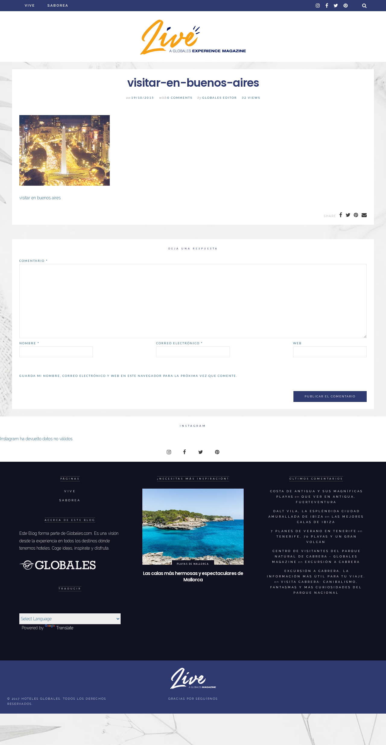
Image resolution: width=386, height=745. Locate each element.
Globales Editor (219, 97)
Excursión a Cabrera (332, 562)
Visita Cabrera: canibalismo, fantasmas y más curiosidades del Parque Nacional (316, 587)
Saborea (57, 5)
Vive (30, 5)
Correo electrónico (179, 343)
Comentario (33, 260)
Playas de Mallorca (193, 564)
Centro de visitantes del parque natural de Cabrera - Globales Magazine (316, 556)
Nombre (29, 343)
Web (297, 343)
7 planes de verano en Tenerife (314, 531)
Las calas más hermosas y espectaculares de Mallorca (193, 576)
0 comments (179, 97)
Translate (64, 627)
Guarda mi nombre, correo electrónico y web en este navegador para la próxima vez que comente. (128, 375)
